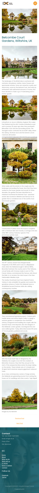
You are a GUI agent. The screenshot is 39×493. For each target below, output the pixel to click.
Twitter (4, 477)
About (4, 457)
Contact (4, 468)
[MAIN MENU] (35, 3)
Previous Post (19, 418)
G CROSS (5, 463)
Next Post (19, 423)
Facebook (5, 475)
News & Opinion (7, 466)
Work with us (6, 461)
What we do (6, 459)
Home (4, 455)
